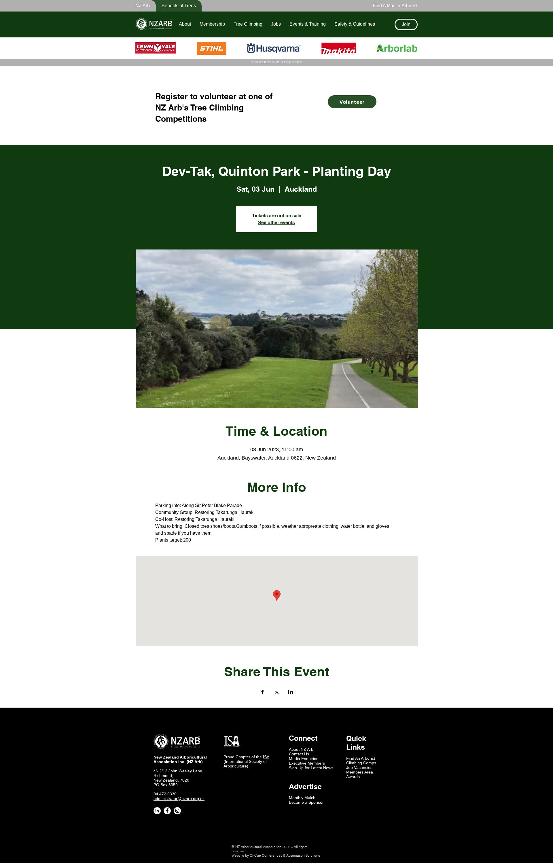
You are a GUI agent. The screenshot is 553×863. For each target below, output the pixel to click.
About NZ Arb (301, 749)
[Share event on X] (276, 692)
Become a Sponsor (306, 802)
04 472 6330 (165, 794)
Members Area (359, 772)
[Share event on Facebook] (262, 692)
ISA (266, 757)
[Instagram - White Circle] (177, 810)
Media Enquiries (303, 758)
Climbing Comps (361, 763)
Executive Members (307, 763)
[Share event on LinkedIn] (290, 692)
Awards (353, 776)
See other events (276, 222)
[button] (175, 6)
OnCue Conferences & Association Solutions (285, 855)
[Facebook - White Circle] (167, 810)
